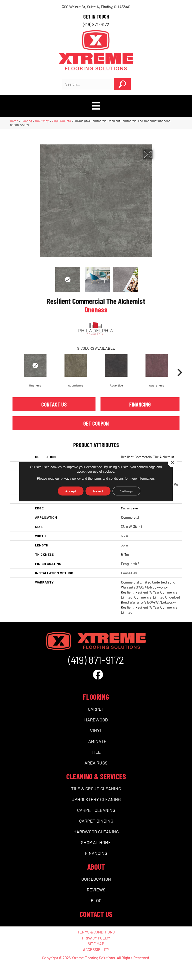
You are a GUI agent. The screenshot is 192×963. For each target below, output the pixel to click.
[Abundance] (76, 365)
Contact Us (54, 404)
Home (14, 120)
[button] (122, 84)
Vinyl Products (61, 120)
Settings (126, 491)
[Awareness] (156, 365)
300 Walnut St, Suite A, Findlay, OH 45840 (96, 6)
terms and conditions (109, 478)
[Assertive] (116, 365)
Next (156, 277)
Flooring (26, 120)
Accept (70, 491)
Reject (98, 491)
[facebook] (98, 674)
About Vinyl (41, 120)
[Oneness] (35, 365)
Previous (36, 277)
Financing (140, 404)
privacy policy (71, 478)
